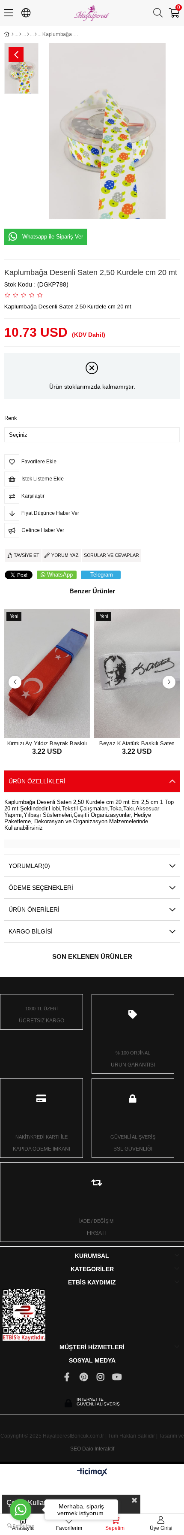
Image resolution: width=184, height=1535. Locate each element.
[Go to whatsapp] (20, 1509)
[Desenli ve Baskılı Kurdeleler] (28, 34)
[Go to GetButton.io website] (20, 1526)
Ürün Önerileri (34, 909)
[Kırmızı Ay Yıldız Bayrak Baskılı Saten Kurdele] (47, 673)
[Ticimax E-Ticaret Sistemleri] (92, 1472)
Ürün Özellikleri (37, 781)
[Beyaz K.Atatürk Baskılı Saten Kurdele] (137, 673)
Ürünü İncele (56, 721)
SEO (75, 1449)
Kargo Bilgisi (31, 931)
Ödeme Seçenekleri (41, 887)
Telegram (101, 574)
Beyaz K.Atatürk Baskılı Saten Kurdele (137, 743)
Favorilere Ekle (37, 721)
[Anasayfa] (13, 34)
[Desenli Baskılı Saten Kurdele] (36, 34)
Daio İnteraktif (98, 1449)
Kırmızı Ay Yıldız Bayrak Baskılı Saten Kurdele (47, 743)
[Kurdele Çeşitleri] (20, 34)
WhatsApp (60, 574)
